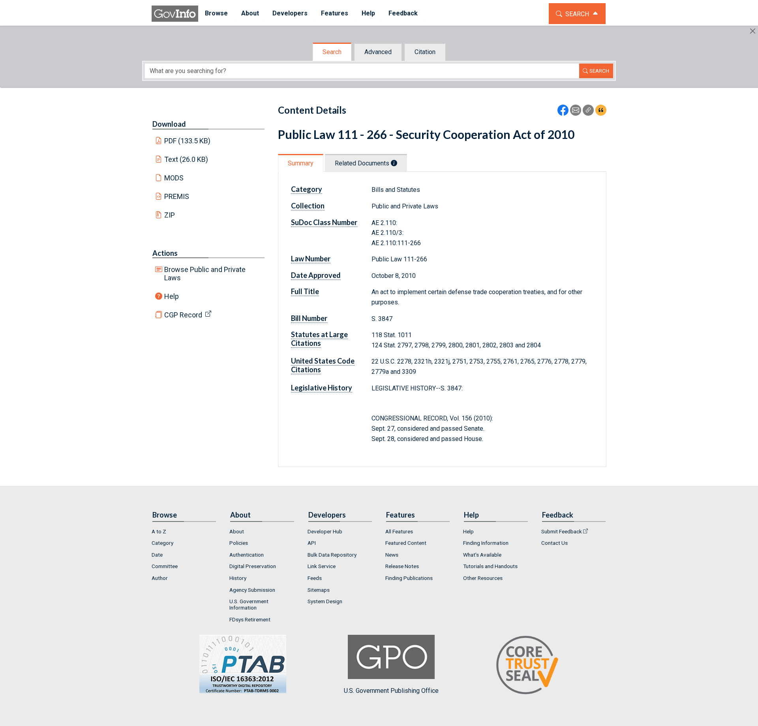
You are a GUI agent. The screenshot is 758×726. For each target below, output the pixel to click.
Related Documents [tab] (363, 163)
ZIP (169, 215)
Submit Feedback (561, 531)
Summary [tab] (300, 163)
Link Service (322, 566)
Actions (165, 253)
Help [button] (368, 13)
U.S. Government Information (248, 604)
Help (171, 296)
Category (162, 543)
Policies (238, 543)
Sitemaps (319, 590)
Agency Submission (252, 590)
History (237, 578)
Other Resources (483, 578)
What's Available (482, 555)
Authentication (246, 555)
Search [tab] (332, 52)
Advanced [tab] (378, 52)
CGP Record (183, 315)
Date (157, 555)
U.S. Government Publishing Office (391, 690)
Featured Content (405, 543)
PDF (187, 141)
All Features (399, 531)
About (236, 531)
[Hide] (752, 31)
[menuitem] (216, 13)
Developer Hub (325, 531)
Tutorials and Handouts (490, 566)
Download (169, 124)
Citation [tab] (425, 52)
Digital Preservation (252, 566)
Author (160, 578)
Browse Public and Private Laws (205, 273)
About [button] (250, 13)
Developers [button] (290, 13)
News (391, 555)
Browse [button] (216, 13)
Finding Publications (409, 578)
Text (186, 159)
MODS (174, 178)
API (312, 543)
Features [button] (334, 13)
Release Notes (402, 566)
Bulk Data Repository (332, 555)
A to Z (159, 531)
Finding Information (485, 543)
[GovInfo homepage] (175, 14)
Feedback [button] (403, 13)
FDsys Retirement (249, 619)
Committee (165, 566)
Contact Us (554, 543)
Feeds (315, 578)
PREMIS (176, 196)
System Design (325, 601)
